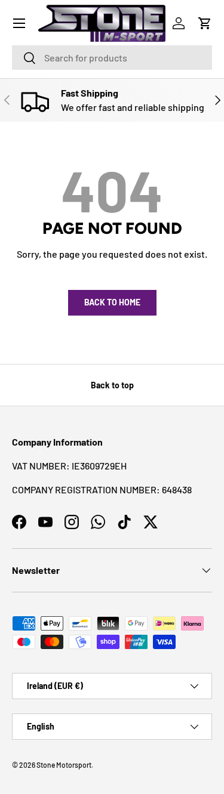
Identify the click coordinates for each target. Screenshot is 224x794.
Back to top (112, 385)
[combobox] (112, 57)
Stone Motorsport (63, 765)
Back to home (112, 302)
